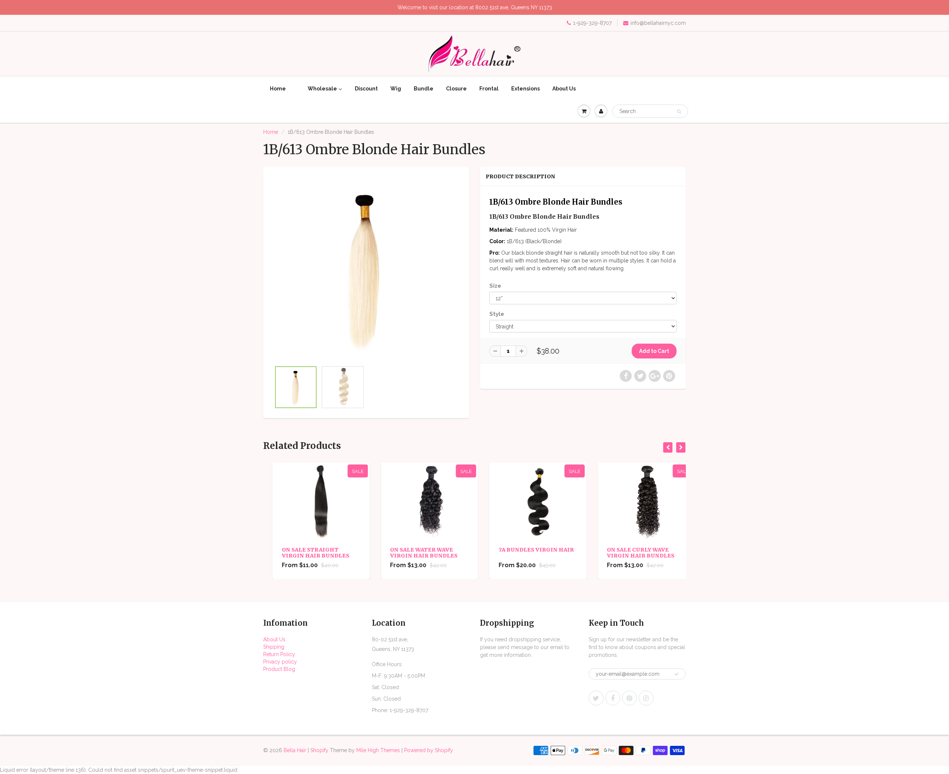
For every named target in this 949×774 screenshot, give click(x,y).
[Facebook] (612, 698)
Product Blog (279, 669)
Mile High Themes (378, 750)
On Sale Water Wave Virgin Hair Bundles (415, 552)
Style (496, 314)
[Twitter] (596, 698)
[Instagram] (646, 698)
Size (495, 285)
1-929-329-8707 (592, 23)
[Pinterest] (629, 698)
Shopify (319, 750)
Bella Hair (295, 750)
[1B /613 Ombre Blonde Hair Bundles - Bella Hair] (366, 268)
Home (270, 132)
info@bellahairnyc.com (658, 23)
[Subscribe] (676, 674)
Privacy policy (280, 662)
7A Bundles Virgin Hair (527, 549)
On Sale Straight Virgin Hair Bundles (306, 552)
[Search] (679, 112)
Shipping (273, 647)
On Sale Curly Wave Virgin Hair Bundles (631, 552)
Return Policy (279, 654)
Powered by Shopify (428, 750)
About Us (274, 639)
